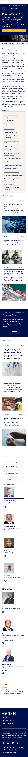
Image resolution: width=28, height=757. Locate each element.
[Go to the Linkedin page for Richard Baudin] (3, 673)
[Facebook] (3, 742)
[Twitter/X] (8, 742)
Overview (4, 43)
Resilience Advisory (9, 120)
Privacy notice (12, 747)
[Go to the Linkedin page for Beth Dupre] (5, 556)
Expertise (11, 43)
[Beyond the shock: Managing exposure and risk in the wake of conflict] (14, 292)
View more (6, 305)
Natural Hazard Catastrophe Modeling (13, 165)
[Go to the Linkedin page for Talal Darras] (3, 643)
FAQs (23, 43)
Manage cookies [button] (13, 749)
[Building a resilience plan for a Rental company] (14, 437)
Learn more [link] (14, 331)
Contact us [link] (24, 5)
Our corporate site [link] (16, 5)
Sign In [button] (10, 5)
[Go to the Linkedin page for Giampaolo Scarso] (3, 612)
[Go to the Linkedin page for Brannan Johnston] (5, 507)
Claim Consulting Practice (10, 149)
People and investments (8, 723)
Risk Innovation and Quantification (12, 158)
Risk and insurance (6, 718)
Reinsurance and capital (8, 720)
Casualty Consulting (9, 184)
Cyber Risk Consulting (9, 129)
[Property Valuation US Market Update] (14, 224)
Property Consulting (9, 146)
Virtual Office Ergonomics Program (13, 175)
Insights (18, 43)
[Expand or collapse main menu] (3, 8)
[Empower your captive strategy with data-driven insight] (14, 257)
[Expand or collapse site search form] (24, 8)
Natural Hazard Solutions (10, 132)
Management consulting (8, 726)
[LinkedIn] (17, 742)
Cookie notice (5, 749)
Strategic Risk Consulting (10, 168)
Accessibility (20, 747)
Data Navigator (8, 162)
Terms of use (5, 747)
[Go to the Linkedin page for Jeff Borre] (5, 581)
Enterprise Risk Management (11, 172)
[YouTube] (12, 742)
